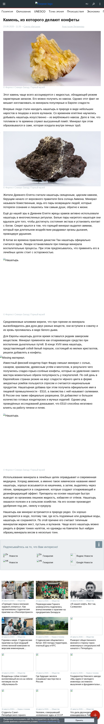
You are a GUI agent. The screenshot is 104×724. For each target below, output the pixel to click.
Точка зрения (56, 11)
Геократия (7, 11)
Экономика (93, 11)
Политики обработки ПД (48, 721)
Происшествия (75, 11)
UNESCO (40, 11)
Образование (23, 11)
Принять (79, 720)
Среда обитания (32, 27)
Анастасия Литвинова (73, 26)
